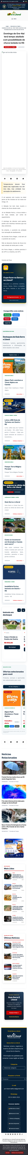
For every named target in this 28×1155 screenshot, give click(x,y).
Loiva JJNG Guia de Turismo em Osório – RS (13, 422)
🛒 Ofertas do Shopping (14, 1118)
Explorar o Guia (14, 354)
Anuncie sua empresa (14, 1016)
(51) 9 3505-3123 (14, 1097)
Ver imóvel (12, 647)
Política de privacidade (17, 1152)
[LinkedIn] (17, 179)
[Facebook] (5, 179)
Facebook (16, 315)
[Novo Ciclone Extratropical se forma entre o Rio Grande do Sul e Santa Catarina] (14, 815)
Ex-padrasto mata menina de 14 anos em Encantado (17, 887)
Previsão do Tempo (10, 47)
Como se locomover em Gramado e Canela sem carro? (13, 542)
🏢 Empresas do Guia (14, 1113)
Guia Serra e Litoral (12, 502)
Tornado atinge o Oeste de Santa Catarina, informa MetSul (17, 967)
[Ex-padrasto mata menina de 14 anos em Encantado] (7, 887)
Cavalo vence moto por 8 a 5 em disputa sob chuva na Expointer (18, 957)
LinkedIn (15, 318)
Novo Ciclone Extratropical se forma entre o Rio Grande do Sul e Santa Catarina (14, 826)
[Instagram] (8, 1134)
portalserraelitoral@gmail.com (14, 1088)
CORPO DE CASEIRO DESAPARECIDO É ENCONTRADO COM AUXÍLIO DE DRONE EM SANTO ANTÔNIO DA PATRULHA (18, 910)
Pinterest (7, 318)
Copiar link (7, 323)
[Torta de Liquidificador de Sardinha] (7, 898)
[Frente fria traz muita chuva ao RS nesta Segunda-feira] (14, 768)
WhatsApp (7, 315)
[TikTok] (22, 1134)
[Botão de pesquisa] (24, 1079)
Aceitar (7, 1152)
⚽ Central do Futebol (14, 1128)
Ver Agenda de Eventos (14, 297)
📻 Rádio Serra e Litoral (14, 1108)
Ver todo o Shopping (14, 686)
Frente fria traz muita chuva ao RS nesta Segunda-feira (18, 945)
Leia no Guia (19, 394)
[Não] (26, 1149)
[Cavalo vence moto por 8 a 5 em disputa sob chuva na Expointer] (7, 956)
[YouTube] (10, 1134)
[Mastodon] (17, 1134)
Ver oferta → (17, 721)
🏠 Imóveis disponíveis (14, 1123)
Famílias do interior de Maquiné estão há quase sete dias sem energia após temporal (18, 920)
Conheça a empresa (18, 440)
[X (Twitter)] (11, 179)
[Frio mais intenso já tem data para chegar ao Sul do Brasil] (14, 792)
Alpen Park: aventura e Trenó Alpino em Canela (14, 382)
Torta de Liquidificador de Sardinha (17, 897)
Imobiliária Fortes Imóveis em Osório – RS (13, 588)
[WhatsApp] (23, 179)
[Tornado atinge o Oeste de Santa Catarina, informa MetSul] (7, 967)
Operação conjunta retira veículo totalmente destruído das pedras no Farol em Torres (17, 979)
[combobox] (12, 1079)
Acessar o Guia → (14, 1012)
